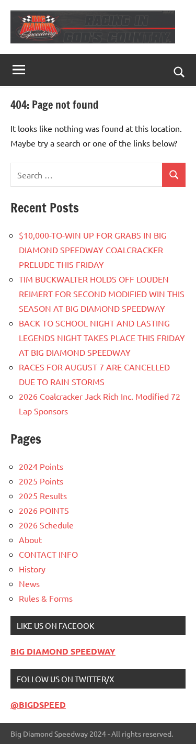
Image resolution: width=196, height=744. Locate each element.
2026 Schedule (46, 525)
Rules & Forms (46, 598)
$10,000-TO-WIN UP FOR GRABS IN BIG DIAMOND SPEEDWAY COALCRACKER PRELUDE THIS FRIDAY (93, 249)
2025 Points (41, 481)
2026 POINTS (44, 510)
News (29, 583)
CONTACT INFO (48, 554)
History (32, 568)
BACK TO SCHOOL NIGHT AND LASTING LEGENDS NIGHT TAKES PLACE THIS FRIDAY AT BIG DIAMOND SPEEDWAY (102, 337)
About (30, 539)
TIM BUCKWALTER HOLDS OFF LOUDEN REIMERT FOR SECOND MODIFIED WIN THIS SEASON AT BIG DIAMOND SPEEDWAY (102, 293)
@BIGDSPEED (38, 704)
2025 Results (43, 495)
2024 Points (41, 466)
